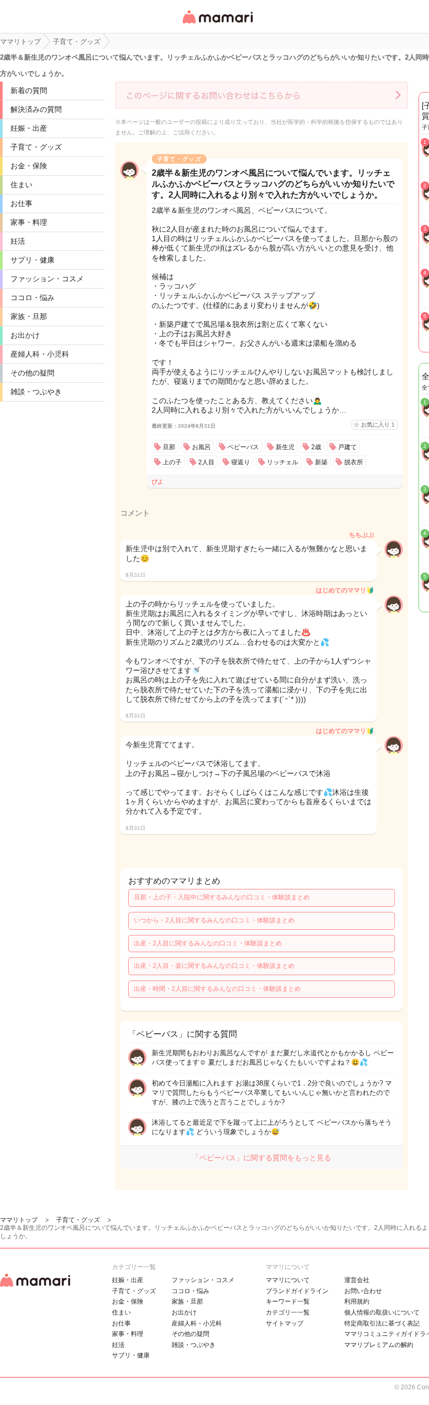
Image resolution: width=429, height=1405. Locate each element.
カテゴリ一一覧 (288, 1312)
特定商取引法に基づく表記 (382, 1323)
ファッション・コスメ (47, 279)
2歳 (316, 447)
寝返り (240, 462)
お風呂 (201, 447)
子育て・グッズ (36, 147)
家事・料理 (28, 222)
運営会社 (356, 1280)
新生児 (285, 447)
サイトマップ (284, 1323)
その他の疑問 (32, 373)
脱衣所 (353, 462)
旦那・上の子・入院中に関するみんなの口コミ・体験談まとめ (222, 897)
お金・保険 (28, 166)
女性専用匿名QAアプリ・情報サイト (217, 24)
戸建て (347, 447)
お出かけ (25, 335)
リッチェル (282, 462)
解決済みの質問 (36, 109)
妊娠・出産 (28, 128)
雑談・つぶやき (36, 391)
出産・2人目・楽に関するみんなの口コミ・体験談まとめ (214, 965)
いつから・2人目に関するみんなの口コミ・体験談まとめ (214, 920)
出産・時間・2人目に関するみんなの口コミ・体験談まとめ (217, 988)
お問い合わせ (363, 1291)
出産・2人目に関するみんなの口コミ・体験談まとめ (208, 943)
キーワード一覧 (288, 1301)
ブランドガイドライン (297, 1291)
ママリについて (288, 1280)
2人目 (206, 462)
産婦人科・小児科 (39, 354)
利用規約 (356, 1301)
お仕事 (21, 203)
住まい (21, 184)
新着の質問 (28, 90)
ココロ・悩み (32, 297)
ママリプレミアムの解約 (378, 1345)
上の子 (172, 462)
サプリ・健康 (32, 260)
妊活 (17, 241)
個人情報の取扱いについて (382, 1312)
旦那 (169, 447)
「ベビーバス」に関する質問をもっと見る (261, 1157)
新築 (321, 462)
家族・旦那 (28, 316)
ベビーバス (243, 447)
